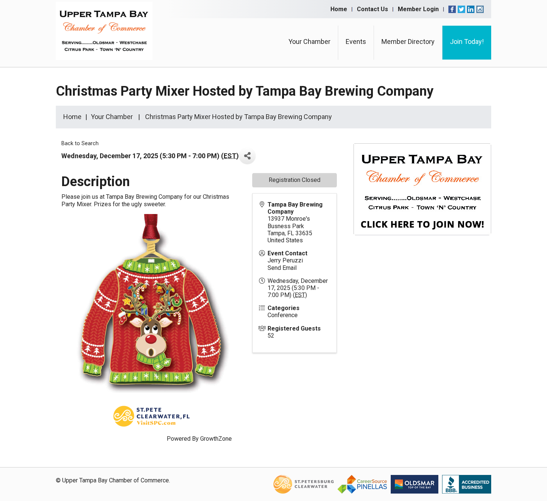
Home (338, 9)
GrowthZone (216, 438)
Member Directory (408, 41)
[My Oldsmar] (414, 484)
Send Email (282, 267)
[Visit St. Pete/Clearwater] (304, 484)
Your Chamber (309, 41)
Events (356, 41)
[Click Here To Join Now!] (422, 196)
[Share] (247, 155)
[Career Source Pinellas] (362, 484)
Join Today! (467, 41)
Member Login (418, 9)
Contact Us (372, 9)
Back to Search (80, 143)
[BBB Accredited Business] (466, 484)
